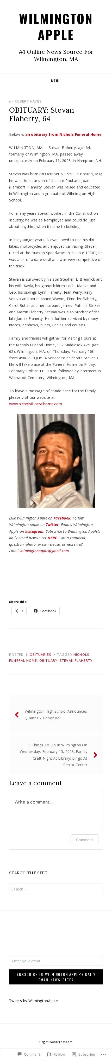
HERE (52, 537)
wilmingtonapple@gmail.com (44, 550)
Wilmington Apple (56, 26)
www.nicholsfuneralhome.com (35, 403)
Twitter (52, 524)
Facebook (62, 518)
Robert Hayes (28, 101)
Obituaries (40, 654)
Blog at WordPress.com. (56, 1042)
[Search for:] (56, 889)
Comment (84, 840)
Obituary (48, 660)
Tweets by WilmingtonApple (33, 1000)
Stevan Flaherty (76, 660)
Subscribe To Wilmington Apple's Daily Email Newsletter (56, 976)
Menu (56, 80)
